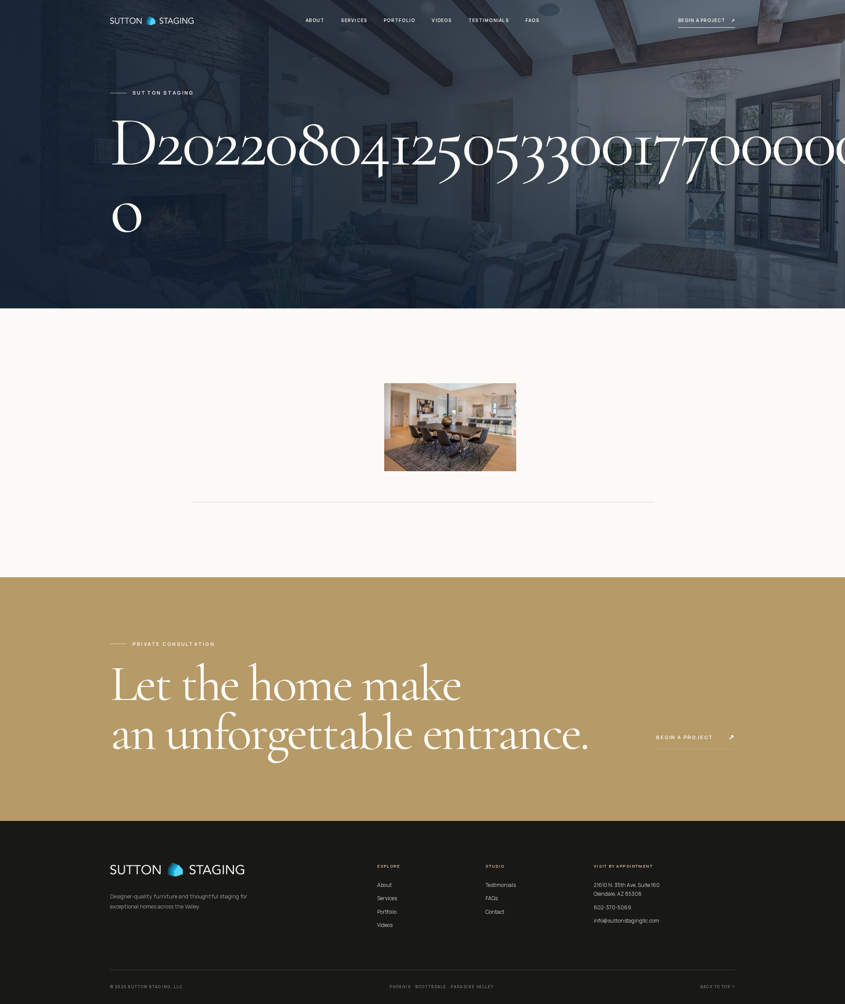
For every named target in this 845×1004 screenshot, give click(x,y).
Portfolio (399, 20)
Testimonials (488, 20)
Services (354, 20)
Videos (442, 20)
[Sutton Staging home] (152, 20)
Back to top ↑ (717, 986)
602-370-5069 (612, 907)
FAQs (532, 20)
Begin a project (706, 20)
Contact (494, 912)
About (315, 20)
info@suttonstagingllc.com (626, 920)
